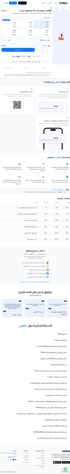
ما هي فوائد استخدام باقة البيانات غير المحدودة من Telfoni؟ (47, 401)
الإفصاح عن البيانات (60, 340)
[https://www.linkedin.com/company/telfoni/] (13, 459)
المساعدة (49, 3)
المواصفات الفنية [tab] (9, 67)
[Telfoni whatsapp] (65, 469)
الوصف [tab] (43, 67)
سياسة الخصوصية (11, 471)
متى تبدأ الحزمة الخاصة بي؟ (58, 365)
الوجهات (43, 3)
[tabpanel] (25, 74)
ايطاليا (42, 460)
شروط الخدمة (25, 462)
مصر (43, 455)
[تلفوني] (59, 451)
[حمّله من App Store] (57, 462)
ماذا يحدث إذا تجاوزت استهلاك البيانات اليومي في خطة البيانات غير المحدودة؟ (42, 414)
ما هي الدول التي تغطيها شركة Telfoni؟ (53, 352)
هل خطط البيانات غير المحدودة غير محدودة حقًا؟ (51, 389)
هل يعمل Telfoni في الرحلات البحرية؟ (54, 426)
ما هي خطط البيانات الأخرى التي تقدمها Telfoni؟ (51, 407)
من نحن (55, 3)
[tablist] (25, 68)
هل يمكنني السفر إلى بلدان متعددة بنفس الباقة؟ (51, 371)
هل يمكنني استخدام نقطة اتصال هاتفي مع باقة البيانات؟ (48, 383)
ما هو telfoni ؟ (62, 334)
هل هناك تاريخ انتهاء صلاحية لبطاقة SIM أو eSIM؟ (50, 432)
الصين (42, 453)
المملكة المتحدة (40, 458)
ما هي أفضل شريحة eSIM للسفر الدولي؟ (53, 358)
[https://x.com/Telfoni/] (11, 459)
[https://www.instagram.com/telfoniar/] (15, 459)
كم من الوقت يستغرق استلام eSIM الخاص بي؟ (51, 346)
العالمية (57, 7)
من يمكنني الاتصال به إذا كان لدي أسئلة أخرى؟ (52, 438)
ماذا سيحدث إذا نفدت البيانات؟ (57, 377)
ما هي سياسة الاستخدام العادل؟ (56, 395)
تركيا (43, 462)
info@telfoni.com (12, 456)
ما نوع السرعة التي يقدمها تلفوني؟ (55, 420)
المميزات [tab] (26, 67)
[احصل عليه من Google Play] (66, 462)
